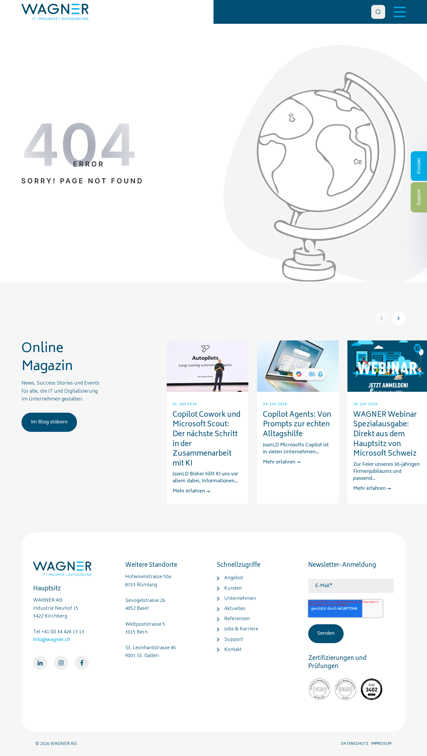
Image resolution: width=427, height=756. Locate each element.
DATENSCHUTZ (355, 744)
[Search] (378, 12)
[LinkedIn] (40, 663)
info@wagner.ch (51, 640)
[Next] (399, 318)
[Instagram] (61, 663)
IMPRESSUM (381, 744)
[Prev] (382, 318)
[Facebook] (82, 663)
